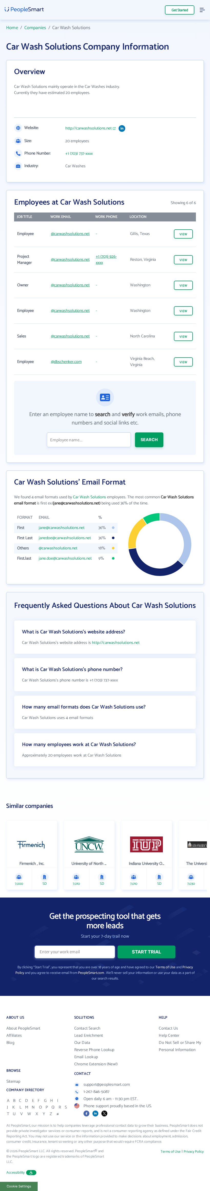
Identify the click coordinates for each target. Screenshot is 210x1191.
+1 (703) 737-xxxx (79, 154)
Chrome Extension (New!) (96, 1064)
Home (12, 28)
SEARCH (149, 439)
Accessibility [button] (15, 1173)
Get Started (180, 10)
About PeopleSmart (23, 1028)
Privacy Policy (194, 1152)
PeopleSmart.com (91, 973)
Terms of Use (165, 967)
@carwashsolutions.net (70, 233)
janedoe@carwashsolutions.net (65, 538)
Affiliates (14, 1035)
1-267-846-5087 (96, 1091)
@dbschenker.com (66, 361)
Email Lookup (86, 1057)
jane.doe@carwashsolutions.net (65, 558)
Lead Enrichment (88, 1035)
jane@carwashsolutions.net (62, 527)
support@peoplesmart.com (106, 1084)
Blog (10, 1042)
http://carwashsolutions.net (88, 128)
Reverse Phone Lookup (94, 1049)
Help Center (169, 1035)
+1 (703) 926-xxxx (106, 259)
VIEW (183, 234)
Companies (35, 28)
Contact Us (168, 1028)
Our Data (82, 1042)
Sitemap (13, 1081)
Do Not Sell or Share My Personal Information (180, 1046)
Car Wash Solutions (89, 497)
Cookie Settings (19, 1186)
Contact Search (87, 1028)
